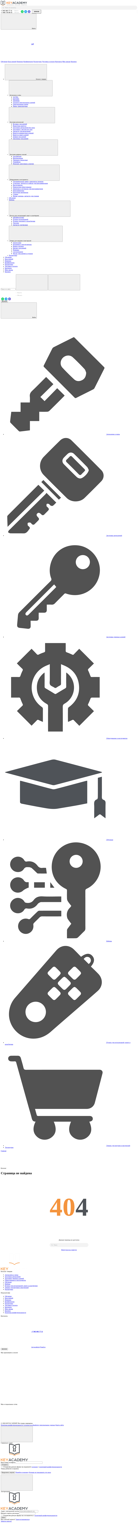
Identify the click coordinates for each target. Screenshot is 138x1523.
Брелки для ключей (19, 248)
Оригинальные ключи (20, 104)
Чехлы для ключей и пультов (23, 253)
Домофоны (17, 162)
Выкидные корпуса (19, 126)
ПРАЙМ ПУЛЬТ (18, 217)
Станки (15, 194)
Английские (17, 156)
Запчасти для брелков (20, 225)
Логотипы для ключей (20, 138)
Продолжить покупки (8, 1472)
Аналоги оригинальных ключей (24, 102)
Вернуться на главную (69, 1250)
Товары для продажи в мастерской (21, 241)
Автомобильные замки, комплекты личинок (28, 181)
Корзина (74, 61)
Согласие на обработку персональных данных (39, 1425)
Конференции (28, 61)
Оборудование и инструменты (19, 179)
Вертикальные (18, 158)
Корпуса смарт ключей (21, 135)
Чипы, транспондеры (20, 106)
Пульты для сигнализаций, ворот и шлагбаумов (24, 215)
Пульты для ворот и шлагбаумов (24, 221)
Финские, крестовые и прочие (23, 164)
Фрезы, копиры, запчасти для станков (26, 196)
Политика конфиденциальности (12, 1425)
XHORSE (16, 101)
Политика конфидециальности (15, 1312)
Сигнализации (18, 252)
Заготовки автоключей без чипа (24, 128)
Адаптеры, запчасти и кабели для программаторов (30, 183)
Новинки (20, 61)
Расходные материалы (20, 192)
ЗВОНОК (36, 11)
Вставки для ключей (20, 124)
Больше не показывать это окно (40, 1472)
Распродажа (37, 61)
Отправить (5, 1464)
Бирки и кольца (18, 246)
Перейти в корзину (22, 1472)
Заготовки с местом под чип (22, 129)
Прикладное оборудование (22, 187)
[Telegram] (25, 11)
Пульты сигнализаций (20, 219)
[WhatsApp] (22, 11)
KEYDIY (16, 99)
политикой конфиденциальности (50, 1467)
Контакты (58, 61)
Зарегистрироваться (22, 1519)
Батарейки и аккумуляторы (22, 244)
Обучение (4, 61)
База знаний (12, 61)
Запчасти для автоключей (22, 131)
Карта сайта (60, 1425)
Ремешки (16, 250)
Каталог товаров (41, 79)
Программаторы (18, 190)
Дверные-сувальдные (20, 160)
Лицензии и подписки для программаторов (28, 189)
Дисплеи (16, 223)
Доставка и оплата (48, 61)
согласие (35, 1467)
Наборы (11, 200)
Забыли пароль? (6, 1521)
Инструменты (18, 185)
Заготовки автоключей (17, 122)
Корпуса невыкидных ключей (23, 133)
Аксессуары (17, 243)
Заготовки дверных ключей (18, 154)
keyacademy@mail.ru (38, 1347)
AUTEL (15, 97)
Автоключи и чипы (15, 95)
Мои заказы (66, 61)
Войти (34, 28)
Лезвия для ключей (19, 137)
